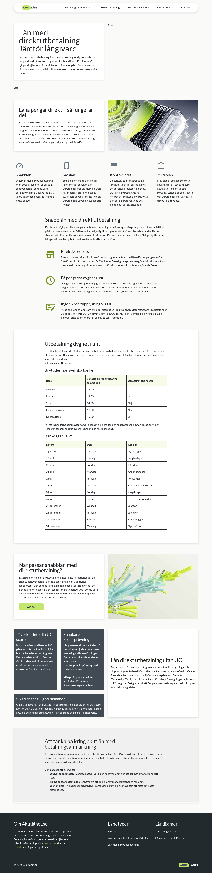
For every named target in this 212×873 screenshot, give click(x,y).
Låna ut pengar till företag (169, 837)
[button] (31, 606)
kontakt (18, 847)
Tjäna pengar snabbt (166, 831)
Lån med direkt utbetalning (123, 844)
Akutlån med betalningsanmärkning (128, 837)
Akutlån (112, 831)
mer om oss (50, 843)
